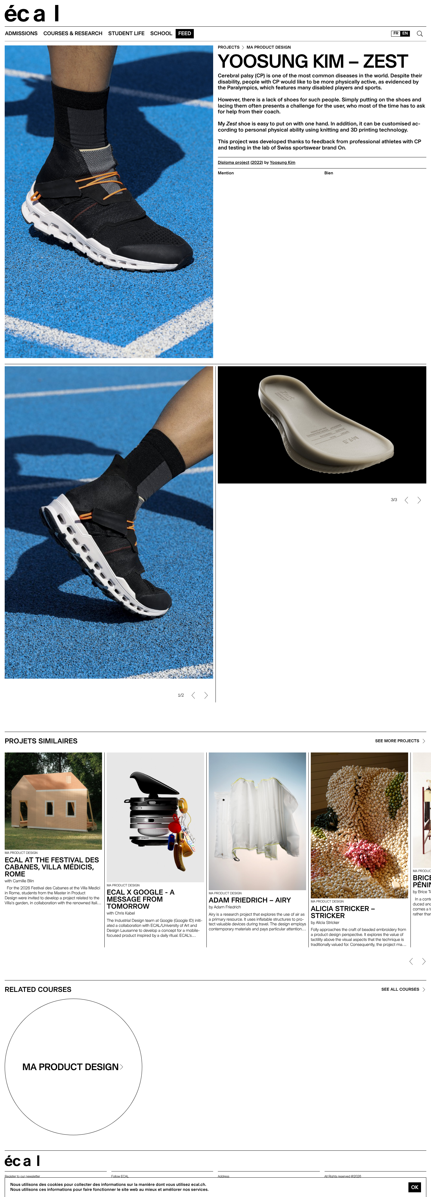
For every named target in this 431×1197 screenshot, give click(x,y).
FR (395, 33)
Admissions (21, 33)
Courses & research (72, 33)
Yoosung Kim (283, 162)
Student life (126, 33)
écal (22, 1160)
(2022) (256, 162)
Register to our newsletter (22, 1176)
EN (405, 33)
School (161, 33)
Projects (229, 47)
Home (32, 13)
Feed (184, 33)
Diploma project (233, 162)
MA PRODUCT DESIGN (269, 47)
